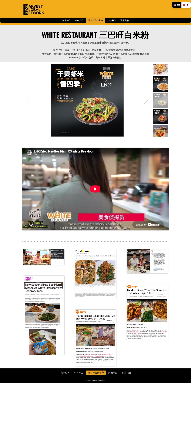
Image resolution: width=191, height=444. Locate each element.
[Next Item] (145, 100)
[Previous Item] (28, 100)
